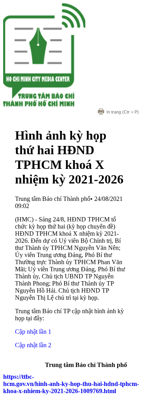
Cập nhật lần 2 (33, 345)
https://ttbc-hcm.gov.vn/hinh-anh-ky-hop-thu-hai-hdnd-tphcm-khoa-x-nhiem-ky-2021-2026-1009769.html (71, 383)
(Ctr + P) (122, 112)
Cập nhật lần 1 (33, 331)
